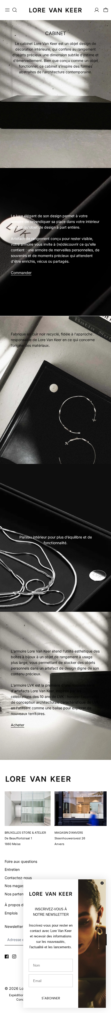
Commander (21, 272)
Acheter (17, 725)
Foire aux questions (21, 861)
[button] (14, 10)
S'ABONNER (51, 998)
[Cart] (105, 10)
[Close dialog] (102, 883)
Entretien (12, 869)
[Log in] (96, 10)
